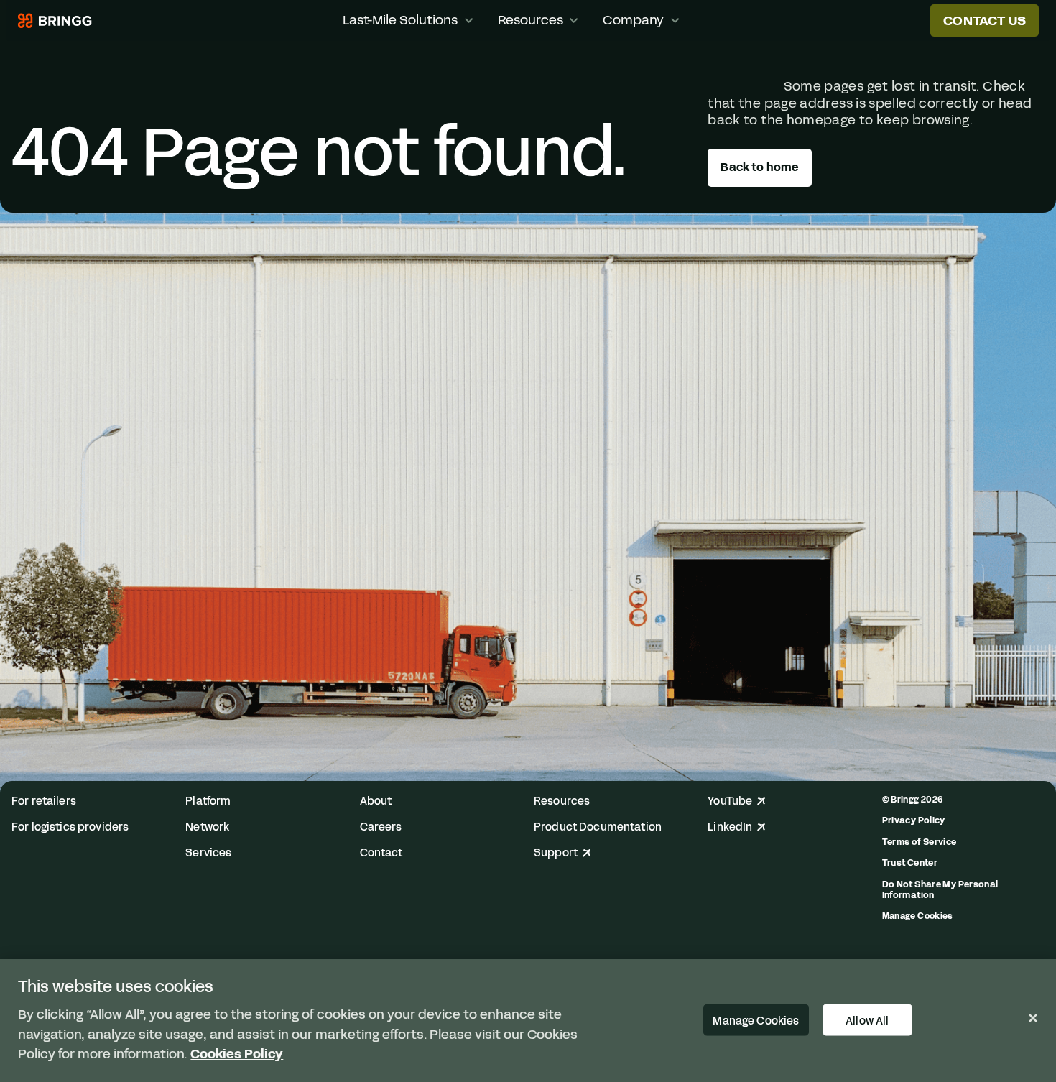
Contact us (984, 20)
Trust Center (909, 862)
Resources (562, 801)
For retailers (43, 801)
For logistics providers (70, 827)
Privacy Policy (913, 820)
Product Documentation (598, 827)
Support (556, 853)
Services (208, 853)
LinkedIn (730, 827)
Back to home (759, 167)
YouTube (730, 801)
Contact (381, 853)
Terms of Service (919, 842)
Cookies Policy (236, 1053)
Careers (381, 827)
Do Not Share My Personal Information (940, 890)
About (376, 801)
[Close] (1033, 1018)
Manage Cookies (917, 916)
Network (207, 827)
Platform (208, 801)
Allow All (867, 1020)
